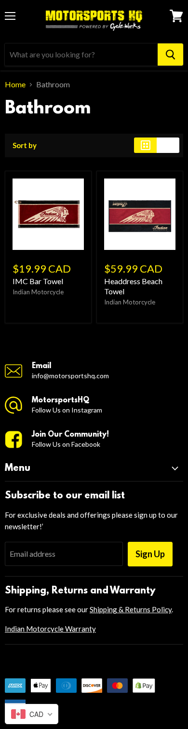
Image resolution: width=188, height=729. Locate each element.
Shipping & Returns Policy (131, 609)
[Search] (170, 54)
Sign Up (150, 554)
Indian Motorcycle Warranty (50, 628)
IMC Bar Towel (38, 281)
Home (15, 84)
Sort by (25, 145)
